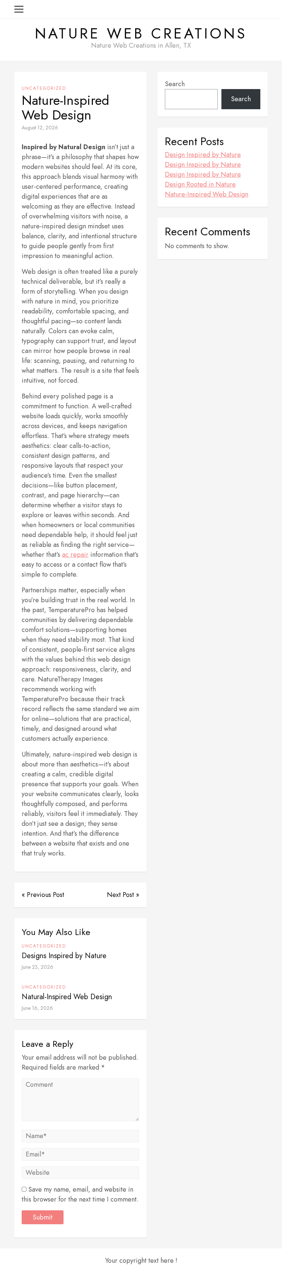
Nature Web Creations (141, 33)
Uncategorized (44, 88)
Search (175, 84)
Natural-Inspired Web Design (67, 996)
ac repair (75, 554)
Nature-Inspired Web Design (206, 194)
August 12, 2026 (40, 127)
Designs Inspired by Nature (64, 955)
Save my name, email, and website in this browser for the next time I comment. (80, 1194)
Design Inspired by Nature (203, 154)
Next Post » (123, 894)
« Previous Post (43, 894)
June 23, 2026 (37, 967)
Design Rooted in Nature (200, 184)
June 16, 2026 (37, 1008)
